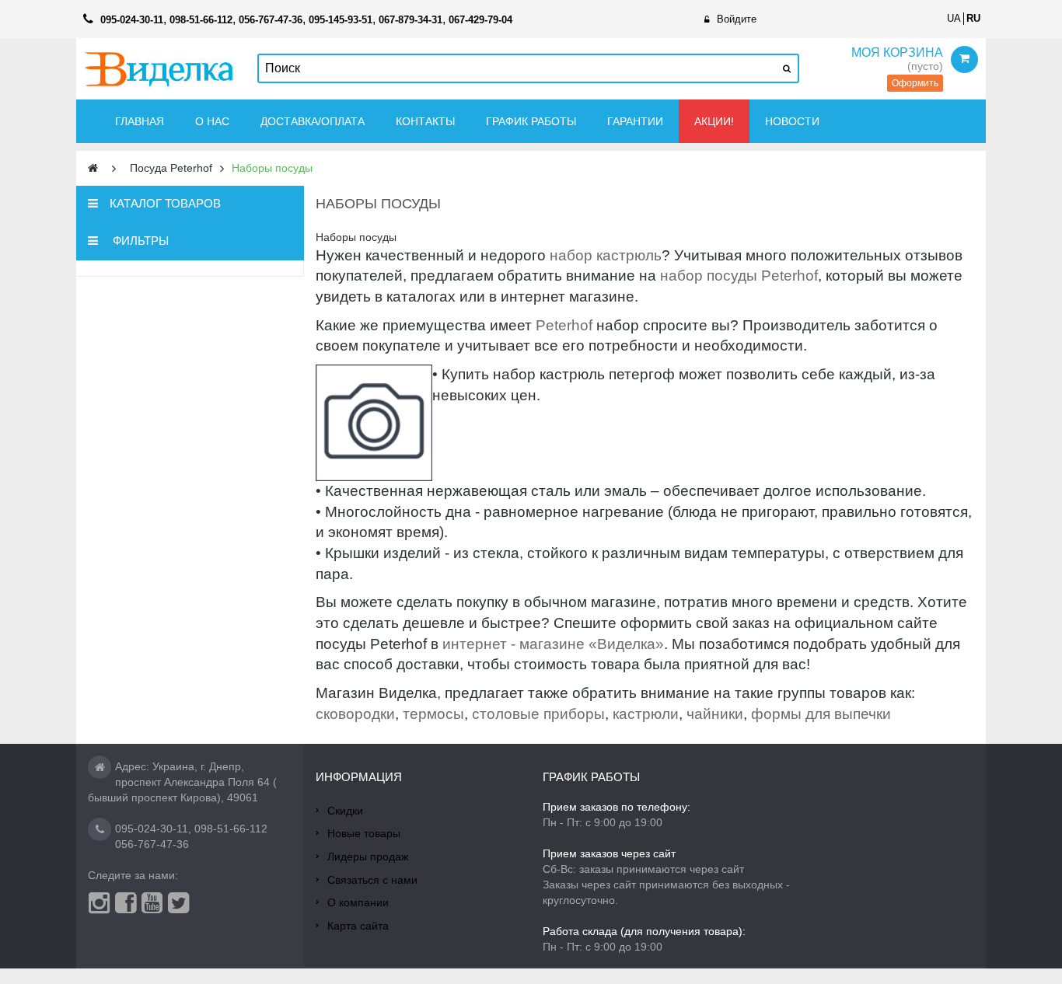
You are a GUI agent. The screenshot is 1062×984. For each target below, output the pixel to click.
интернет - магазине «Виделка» (553, 644)
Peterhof (564, 325)
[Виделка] (159, 68)
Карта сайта (358, 925)
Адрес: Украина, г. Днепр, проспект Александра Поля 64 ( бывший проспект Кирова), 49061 (182, 782)
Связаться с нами (372, 880)
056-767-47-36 (152, 844)
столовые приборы (538, 714)
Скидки (345, 810)
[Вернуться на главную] (93, 168)
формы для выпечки (821, 714)
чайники (714, 714)
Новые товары (363, 833)
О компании (358, 902)
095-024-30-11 (151, 828)
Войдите (736, 19)
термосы (433, 714)
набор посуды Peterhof (739, 275)
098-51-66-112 (230, 828)
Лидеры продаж (367, 856)
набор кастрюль (606, 255)
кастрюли (646, 714)
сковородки (355, 714)
